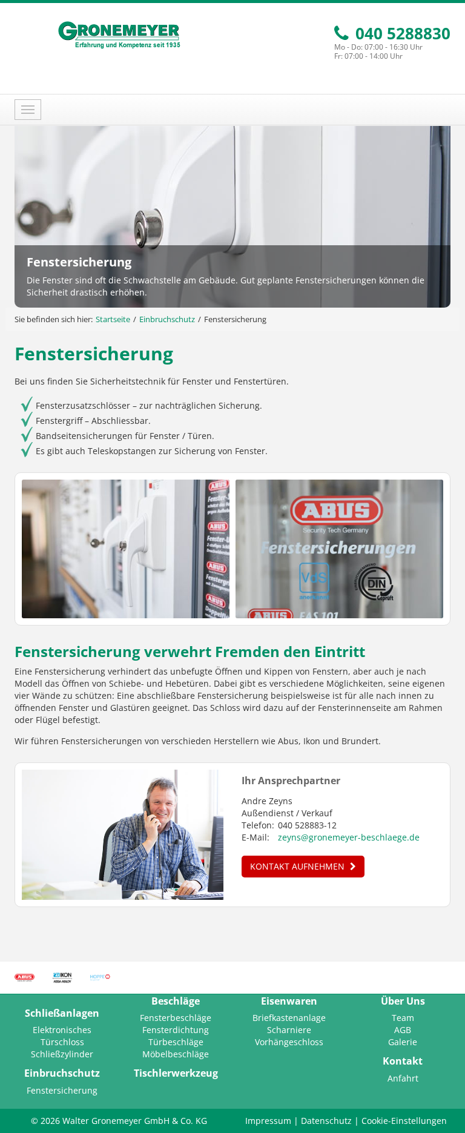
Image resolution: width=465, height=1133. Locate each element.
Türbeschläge (175, 1042)
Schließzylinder (62, 1054)
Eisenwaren (289, 1001)
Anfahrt (403, 1078)
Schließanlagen (62, 1013)
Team (403, 1017)
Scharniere (289, 1030)
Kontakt (403, 1061)
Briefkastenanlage (289, 1017)
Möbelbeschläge (175, 1054)
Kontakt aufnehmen (298, 866)
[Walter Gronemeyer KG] (119, 35)
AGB (402, 1030)
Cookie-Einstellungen (404, 1120)
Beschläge (175, 1001)
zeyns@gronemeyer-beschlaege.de (349, 837)
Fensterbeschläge (175, 1017)
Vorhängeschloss (289, 1042)
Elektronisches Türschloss (62, 1036)
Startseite (113, 319)
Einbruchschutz (167, 319)
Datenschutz (326, 1120)
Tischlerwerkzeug (176, 1073)
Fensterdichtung (175, 1030)
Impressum (268, 1120)
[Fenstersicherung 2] (339, 549)
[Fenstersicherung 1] (125, 549)
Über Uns (403, 1001)
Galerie (402, 1042)
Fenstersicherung (62, 1090)
